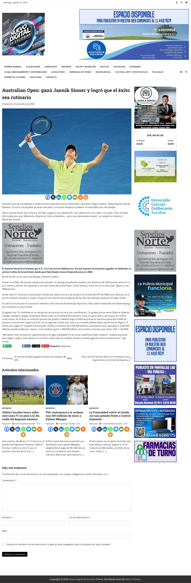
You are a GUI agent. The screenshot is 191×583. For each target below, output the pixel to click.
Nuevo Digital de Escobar (82, 579)
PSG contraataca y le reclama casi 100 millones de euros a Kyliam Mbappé (64, 416)
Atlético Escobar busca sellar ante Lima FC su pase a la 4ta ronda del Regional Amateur (20, 416)
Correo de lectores (14, 77)
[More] (85, 197)
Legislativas (58, 72)
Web (4, 530)
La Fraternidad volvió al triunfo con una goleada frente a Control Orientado (110, 416)
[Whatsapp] (64, 197)
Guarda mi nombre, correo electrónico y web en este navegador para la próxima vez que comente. (58, 544)
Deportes (66, 66)
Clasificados (33, 66)
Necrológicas (103, 72)
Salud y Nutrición (86, 66)
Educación (119, 66)
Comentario (9, 480)
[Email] (75, 197)
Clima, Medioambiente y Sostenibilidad (25, 72)
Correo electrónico (80, 517)
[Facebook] (176, 2)
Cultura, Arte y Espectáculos (131, 72)
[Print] (80, 197)
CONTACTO (51, 77)
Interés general (13, 66)
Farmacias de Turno (80, 72)
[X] (53, 197)
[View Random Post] (181, 72)
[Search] (186, 72)
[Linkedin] (58, 197)
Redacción (6, 423)
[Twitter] (186, 2)
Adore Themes (133, 579)
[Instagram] (181, 2)
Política (104, 66)
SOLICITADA (36, 77)
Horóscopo (50, 66)
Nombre (7, 517)
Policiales (157, 72)
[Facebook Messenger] (69, 197)
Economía (135, 66)
